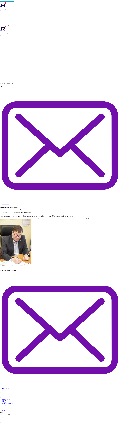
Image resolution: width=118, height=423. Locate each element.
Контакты (3, 410)
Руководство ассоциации (23, 33)
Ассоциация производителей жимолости (7, 1)
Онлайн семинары (5, 23)
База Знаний (4, 402)
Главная (2, 33)
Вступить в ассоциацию (6, 399)
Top (0, 422)
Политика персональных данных (7, 403)
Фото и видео (4, 409)
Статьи (3, 401)
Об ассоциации (10, 33)
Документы (4, 408)
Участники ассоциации (6, 407)
